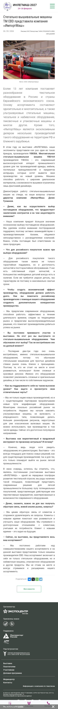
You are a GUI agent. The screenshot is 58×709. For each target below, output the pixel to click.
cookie (20, 706)
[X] (33, 579)
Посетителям (9, 667)
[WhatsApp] (37, 579)
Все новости (29, 589)
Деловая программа (12, 673)
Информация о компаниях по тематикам (39, 686)
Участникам (8, 670)
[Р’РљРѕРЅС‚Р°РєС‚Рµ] (29, 579)
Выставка (7, 663)
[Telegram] (40, 579)
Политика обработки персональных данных (17, 696)
